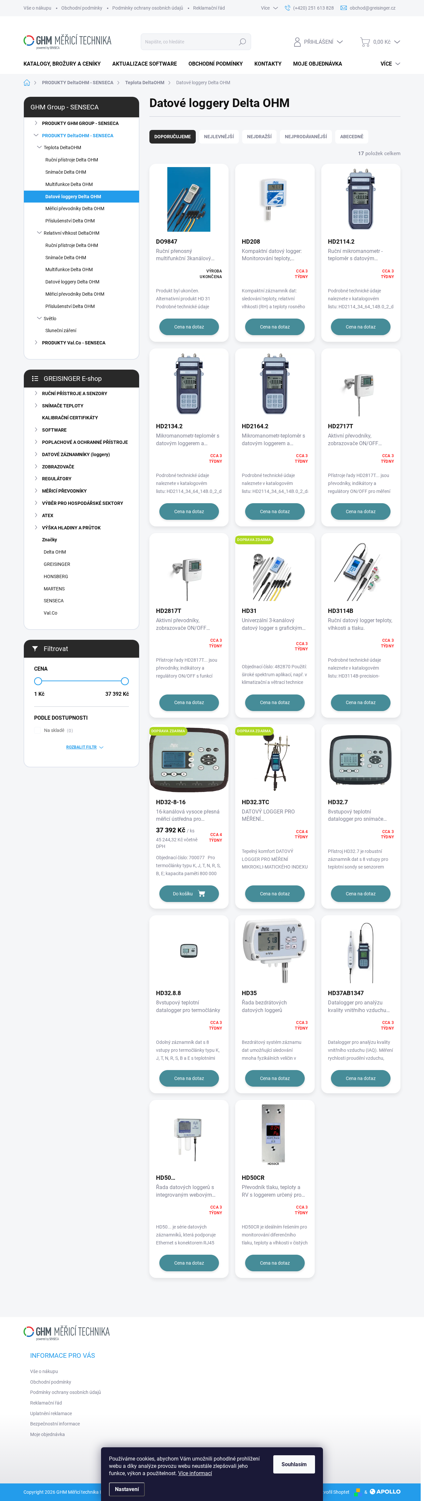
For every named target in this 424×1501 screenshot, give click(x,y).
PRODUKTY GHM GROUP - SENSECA (80, 123)
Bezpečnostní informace (55, 1423)
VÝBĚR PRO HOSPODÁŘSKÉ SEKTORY (82, 503)
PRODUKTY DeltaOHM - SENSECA (77, 135)
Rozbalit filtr (81, 747)
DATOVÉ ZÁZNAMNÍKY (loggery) (76, 454)
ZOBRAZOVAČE (58, 466)
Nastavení (127, 1489)
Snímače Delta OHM (65, 172)
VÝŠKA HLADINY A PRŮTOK (71, 527)
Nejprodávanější (306, 136)
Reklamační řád (209, 8)
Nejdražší (259, 136)
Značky (49, 539)
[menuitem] (65, 64)
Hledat (242, 41)
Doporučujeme (172, 136)
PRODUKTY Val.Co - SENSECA (73, 342)
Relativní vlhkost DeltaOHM (71, 233)
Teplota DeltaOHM (62, 147)
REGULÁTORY (57, 478)
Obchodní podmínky (81, 8)
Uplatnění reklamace (51, 1413)
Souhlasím (294, 1464)
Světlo (50, 318)
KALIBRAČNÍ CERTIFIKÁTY (70, 417)
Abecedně (351, 136)
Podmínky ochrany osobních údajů (147, 8)
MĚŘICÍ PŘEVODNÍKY (64, 491)
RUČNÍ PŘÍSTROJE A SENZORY (74, 393)
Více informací (195, 1473)
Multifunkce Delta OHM (69, 184)
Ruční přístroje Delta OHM (71, 159)
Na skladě (57, 730)
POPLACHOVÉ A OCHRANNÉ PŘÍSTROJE (85, 442)
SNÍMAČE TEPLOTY (62, 405)
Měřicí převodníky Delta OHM (74, 208)
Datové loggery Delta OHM (73, 196)
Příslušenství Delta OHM (70, 220)
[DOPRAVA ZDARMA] (275, 572)
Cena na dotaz (189, 327)
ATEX (47, 515)
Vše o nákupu (37, 8)
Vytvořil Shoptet (333, 1492)
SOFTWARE (54, 430)
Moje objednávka (47, 1434)
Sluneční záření (60, 330)
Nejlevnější (219, 136)
